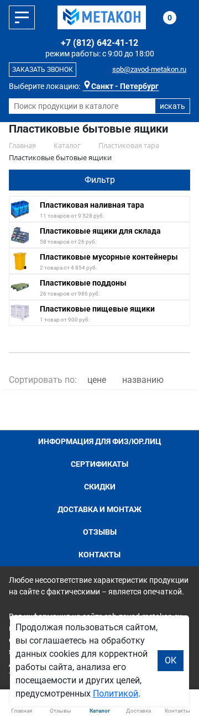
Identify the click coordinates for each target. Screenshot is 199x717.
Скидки (100, 486)
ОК (170, 660)
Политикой (115, 693)
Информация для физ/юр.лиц (99, 441)
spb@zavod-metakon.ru (149, 69)
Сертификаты (99, 464)
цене (96, 380)
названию (143, 380)
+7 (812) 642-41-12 (99, 43)
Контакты (99, 554)
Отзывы (100, 532)
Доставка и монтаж (99, 509)
